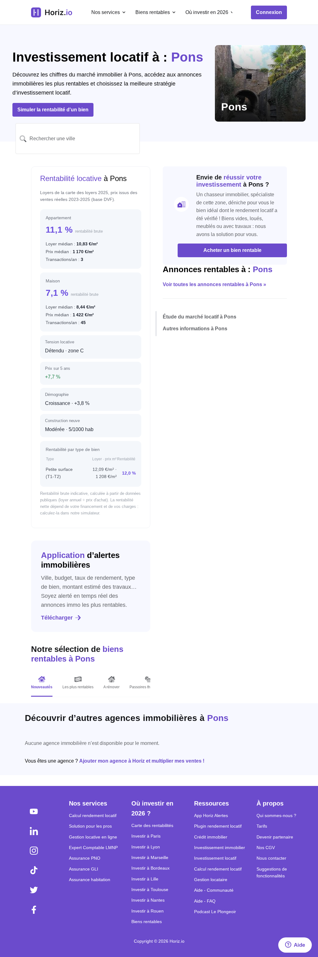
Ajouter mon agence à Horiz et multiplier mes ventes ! (141, 761)
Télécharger (57, 618)
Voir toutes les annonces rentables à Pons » (214, 284)
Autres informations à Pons (195, 328)
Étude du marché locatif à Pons (199, 316)
